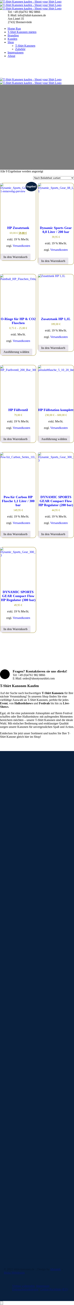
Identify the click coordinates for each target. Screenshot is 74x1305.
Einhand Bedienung (31, 1106)
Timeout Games (20, 1149)
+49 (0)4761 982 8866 (17, 1228)
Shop (11, 42)
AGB (14, 1182)
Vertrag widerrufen (23, 1286)
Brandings (17, 1099)
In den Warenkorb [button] (15, 257)
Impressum (42, 1286)
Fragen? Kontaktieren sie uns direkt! (40, 671)
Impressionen (16, 52)
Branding (13, 35)
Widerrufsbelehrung (23, 1189)
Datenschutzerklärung (25, 1289)
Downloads (18, 1179)
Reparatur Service (22, 1152)
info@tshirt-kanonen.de (18, 1222)
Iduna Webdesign (14, 1272)
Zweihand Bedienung (32, 1109)
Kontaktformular (14, 1215)
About (11, 56)
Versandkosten (21, 245)
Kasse (15, 1116)
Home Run (14, 28)
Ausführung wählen (16, 351)
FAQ (14, 1175)
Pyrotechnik (18, 1146)
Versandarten (19, 1185)
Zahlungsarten (19, 1192)
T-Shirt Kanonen (25, 45)
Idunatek (55, 1269)
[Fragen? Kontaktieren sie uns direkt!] (5, 674)
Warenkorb (18, 1119)
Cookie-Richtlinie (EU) (54, 1289)
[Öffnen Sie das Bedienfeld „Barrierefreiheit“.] (1, 1303)
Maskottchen (19, 1142)
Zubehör (20, 49)
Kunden (12, 38)
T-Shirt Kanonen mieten (22, 32)
